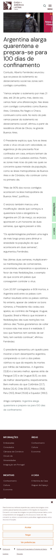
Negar (28, 535)
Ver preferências (28, 542)
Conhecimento (38, 443)
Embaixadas (8, 443)
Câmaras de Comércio (13, 451)
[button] (52, 502)
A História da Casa (39, 481)
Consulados (8, 447)
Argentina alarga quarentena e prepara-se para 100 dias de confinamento (24, 405)
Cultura (34, 447)
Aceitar (28, 527)
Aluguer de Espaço (39, 485)
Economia (35, 451)
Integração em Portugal (13, 464)
